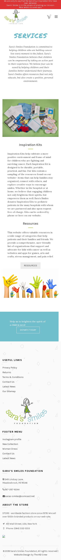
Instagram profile (11, 439)
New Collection (10, 444)
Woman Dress (10, 448)
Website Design (22, 554)
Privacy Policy (9, 367)
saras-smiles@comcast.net (20, 496)
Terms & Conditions (13, 377)
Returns (6, 372)
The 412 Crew (40, 554)
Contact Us (8, 381)
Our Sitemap (9, 391)
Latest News (8, 386)
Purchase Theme (10, 463)
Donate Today (28, 330)
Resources (30, 265)
